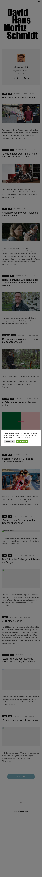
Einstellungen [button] (9, 441)
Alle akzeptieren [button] (22, 441)
